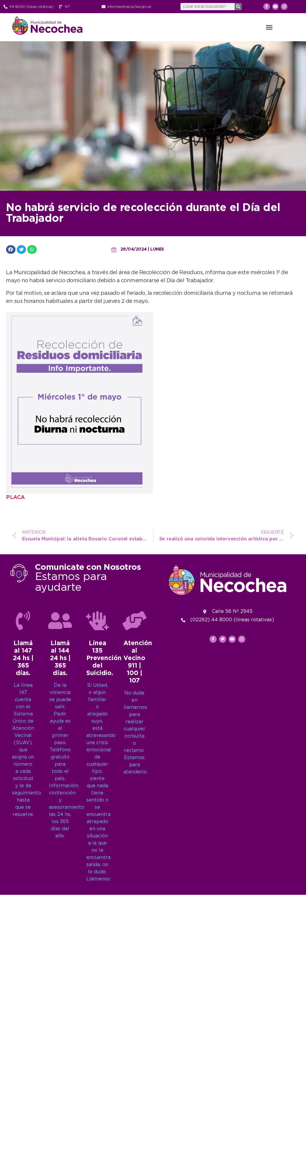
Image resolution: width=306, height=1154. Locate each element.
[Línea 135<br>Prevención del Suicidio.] (97, 620)
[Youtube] (275, 6)
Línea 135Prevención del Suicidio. (104, 658)
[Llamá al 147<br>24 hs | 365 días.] (23, 620)
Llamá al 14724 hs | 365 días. (23, 658)
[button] (269, 27)
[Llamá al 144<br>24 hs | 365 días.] (60, 620)
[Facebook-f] (266, 6)
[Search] (238, 6)
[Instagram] (284, 6)
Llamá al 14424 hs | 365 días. (60, 658)
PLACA (15, 497)
